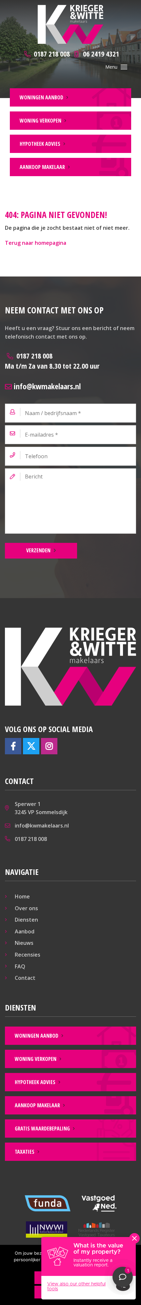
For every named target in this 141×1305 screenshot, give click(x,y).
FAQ (20, 966)
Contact (25, 977)
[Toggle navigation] (124, 67)
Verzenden (38, 550)
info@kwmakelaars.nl (46, 386)
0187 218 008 (52, 361)
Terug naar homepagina (35, 242)
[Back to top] (127, 14)
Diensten (26, 919)
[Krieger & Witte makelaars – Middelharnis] (70, 24)
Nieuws (24, 942)
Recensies (27, 954)
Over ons (26, 908)
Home (22, 896)
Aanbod (24, 931)
